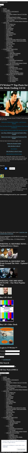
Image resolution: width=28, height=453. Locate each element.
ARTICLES (6, 22)
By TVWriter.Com (10, 24)
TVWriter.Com (3, 2)
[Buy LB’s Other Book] (7, 344)
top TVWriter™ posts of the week (13, 189)
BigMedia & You (13, 67)
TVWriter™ (3, 191)
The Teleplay (12, 81)
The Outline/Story (13, 80)
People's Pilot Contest (10, 186)
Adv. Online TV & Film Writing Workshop (16, 21)
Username (2, 351)
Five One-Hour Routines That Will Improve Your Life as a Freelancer (14, 127)
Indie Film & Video (11, 34)
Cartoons (8, 31)
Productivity (9, 38)
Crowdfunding (9, 32)
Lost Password (6, 359)
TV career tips (9, 46)
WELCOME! (6, 10)
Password (2, 354)
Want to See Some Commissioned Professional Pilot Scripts (14, 137)
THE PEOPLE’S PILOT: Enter (14, 154)
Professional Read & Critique (13, 17)
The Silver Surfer (13, 54)
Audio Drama (9, 29)
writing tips (9, 191)
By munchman (9, 28)
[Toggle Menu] (0, 6)
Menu (2, 4)
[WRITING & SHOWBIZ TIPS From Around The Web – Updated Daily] (9, 277)
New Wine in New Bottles (15, 68)
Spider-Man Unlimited (14, 53)
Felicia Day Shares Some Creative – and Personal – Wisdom (14, 122)
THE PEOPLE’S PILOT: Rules (14, 151)
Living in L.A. (12, 70)
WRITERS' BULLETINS (12, 64)
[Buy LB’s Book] (7, 321)
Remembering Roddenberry (16, 60)
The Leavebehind (13, 78)
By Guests (8, 27)
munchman (6, 177)
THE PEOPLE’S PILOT (14, 146)
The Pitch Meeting (13, 71)
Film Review (9, 35)
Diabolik (11, 56)
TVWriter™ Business (13, 179)
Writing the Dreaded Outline (16, 73)
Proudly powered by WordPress (15, 452)
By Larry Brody (10, 25)
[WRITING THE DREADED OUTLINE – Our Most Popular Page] (6, 294)
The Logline (12, 77)
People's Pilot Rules (21, 186)
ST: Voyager (12, 61)
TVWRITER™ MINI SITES (10, 49)
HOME (5, 8)
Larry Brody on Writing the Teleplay (9, 181)
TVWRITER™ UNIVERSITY (11, 11)
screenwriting (9, 42)
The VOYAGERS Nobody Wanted (18, 63)
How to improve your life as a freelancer (16, 180)
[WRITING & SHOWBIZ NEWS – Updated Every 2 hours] (9, 258)
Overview (8, 13)
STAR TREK (9, 57)
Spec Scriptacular (11, 188)
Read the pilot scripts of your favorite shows (11, 187)
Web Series (9, 47)
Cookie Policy (5, 446)
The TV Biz (9, 45)
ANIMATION (9, 50)
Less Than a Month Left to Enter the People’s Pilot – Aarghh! (14, 133)
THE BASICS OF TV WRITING (14, 74)
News (7, 36)
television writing (10, 43)
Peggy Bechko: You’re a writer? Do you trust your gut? (14, 130)
